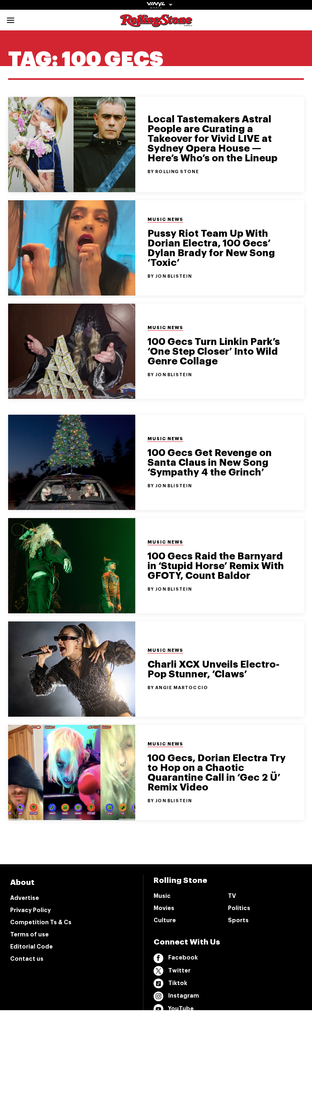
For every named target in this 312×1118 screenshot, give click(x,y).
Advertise (24, 898)
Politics (239, 908)
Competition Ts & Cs (41, 922)
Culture (165, 920)
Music (162, 896)
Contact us (26, 959)
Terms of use (29, 934)
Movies (164, 908)
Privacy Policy (30, 910)
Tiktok (177, 983)
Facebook (183, 957)
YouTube (181, 1008)
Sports (238, 920)
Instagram (183, 995)
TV (232, 896)
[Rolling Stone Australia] (156, 23)
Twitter (179, 970)
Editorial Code (31, 946)
